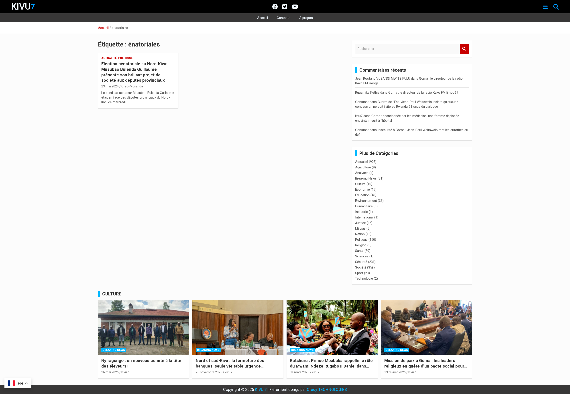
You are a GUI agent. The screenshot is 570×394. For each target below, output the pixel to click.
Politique (125, 58)
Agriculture (363, 167)
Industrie (361, 212)
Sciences (361, 256)
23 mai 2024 (110, 86)
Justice (360, 223)
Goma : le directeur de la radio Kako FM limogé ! (423, 93)
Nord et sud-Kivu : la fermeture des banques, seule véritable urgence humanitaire (230, 366)
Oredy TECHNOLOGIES (327, 389)
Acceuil (262, 18)
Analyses (361, 173)
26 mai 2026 (110, 372)
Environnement (366, 201)
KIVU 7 (261, 389)
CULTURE (111, 294)
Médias (360, 228)
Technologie (364, 279)
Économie (362, 190)
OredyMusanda (132, 86)
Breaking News (366, 178)
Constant (362, 102)
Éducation (362, 195)
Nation (360, 234)
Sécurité (361, 262)
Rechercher (464, 49)
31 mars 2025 (299, 372)
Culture (360, 184)
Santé (359, 251)
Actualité (109, 58)
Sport (359, 273)
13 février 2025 (395, 372)
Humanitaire (364, 206)
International (364, 217)
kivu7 (358, 116)
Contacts (283, 18)
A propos (306, 18)
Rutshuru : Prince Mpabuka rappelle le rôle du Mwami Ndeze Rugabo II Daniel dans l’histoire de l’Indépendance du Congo (331, 366)
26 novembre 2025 (209, 372)
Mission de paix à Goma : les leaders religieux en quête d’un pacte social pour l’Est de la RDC (424, 366)
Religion (360, 245)
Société (360, 267)
